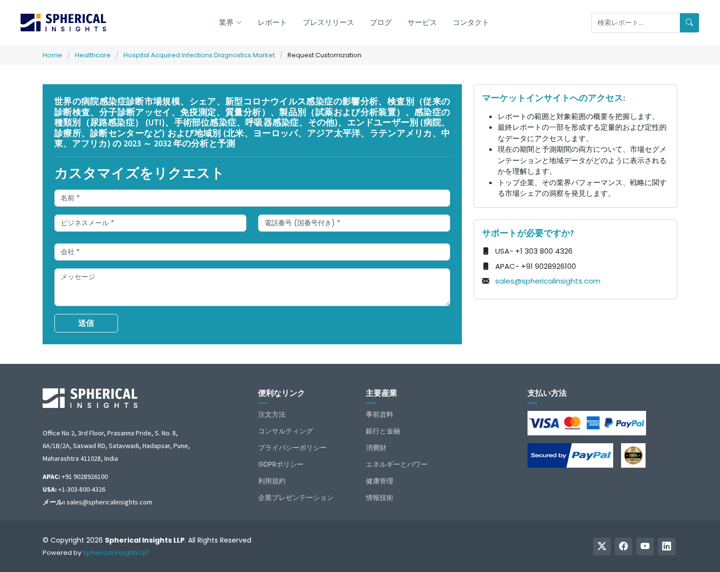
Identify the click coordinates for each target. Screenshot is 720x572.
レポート (272, 22)
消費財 (376, 447)
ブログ (381, 22)
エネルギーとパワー (397, 464)
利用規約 (272, 480)
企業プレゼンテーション (296, 497)
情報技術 (379, 497)
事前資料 (379, 414)
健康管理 (379, 480)
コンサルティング (285, 431)
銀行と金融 (383, 431)
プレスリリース (328, 22)
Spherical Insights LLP (116, 552)
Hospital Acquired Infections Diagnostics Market (199, 55)
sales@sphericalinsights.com (547, 281)
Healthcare (93, 55)
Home (52, 55)
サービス (422, 22)
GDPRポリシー (281, 464)
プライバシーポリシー (292, 447)
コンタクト (471, 22)
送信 (86, 323)
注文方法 (272, 414)
